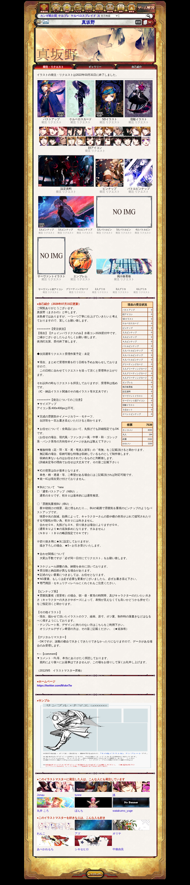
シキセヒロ (82, 849)
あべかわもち (45, 849)
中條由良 (118, 849)
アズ (77, 833)
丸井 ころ (43, 810)
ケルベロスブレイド (65, 15)
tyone (78, 794)
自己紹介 (137, 66)
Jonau (40, 794)
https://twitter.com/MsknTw (54, 685)
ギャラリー (95, 66)
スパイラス (86, 15)
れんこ (41, 833)
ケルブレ (45, 15)
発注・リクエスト (53, 66)
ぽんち (79, 810)
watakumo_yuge (123, 810)
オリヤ (117, 833)
